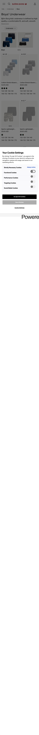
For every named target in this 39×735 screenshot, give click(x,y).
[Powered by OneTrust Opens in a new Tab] (29, 215)
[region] (19, 441)
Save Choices (19, 202)
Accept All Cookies (19, 196)
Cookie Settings (19, 208)
